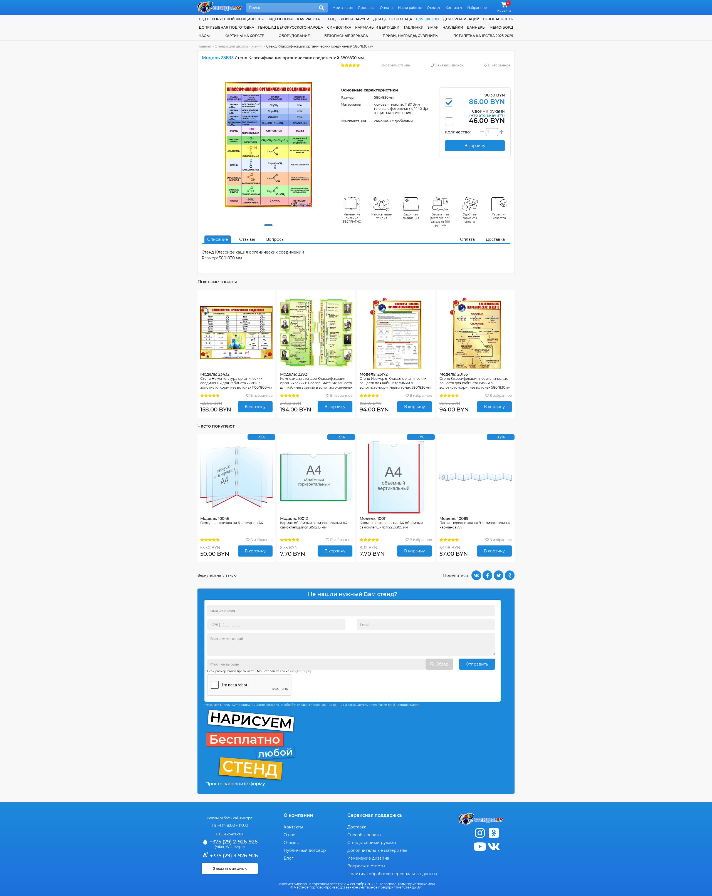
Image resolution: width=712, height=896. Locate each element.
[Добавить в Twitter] (498, 575)
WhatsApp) (235, 847)
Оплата (386, 8)
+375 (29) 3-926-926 (233, 856)
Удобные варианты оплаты (470, 218)
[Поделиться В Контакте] (476, 575)
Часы (204, 36)
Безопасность (498, 19)
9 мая (433, 27)
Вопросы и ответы (366, 865)
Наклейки (452, 27)
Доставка (366, 8)
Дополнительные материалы (377, 850)
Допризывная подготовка (226, 27)
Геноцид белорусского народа (290, 27)
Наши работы (410, 8)
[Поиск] (321, 8)
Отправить (477, 664)
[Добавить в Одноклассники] (510, 575)
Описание (217, 239)
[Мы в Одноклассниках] (494, 833)
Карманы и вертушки (377, 27)
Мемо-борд (501, 27)
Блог (288, 858)
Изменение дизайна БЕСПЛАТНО (352, 218)
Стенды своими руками (371, 842)
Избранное (477, 8)
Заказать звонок (449, 65)
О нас (289, 834)
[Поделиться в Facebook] (487, 575)
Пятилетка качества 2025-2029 (483, 36)
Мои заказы (342, 8)
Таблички (414, 27)
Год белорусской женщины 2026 (232, 19)
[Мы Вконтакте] (494, 846)
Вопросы (275, 239)
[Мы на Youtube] (480, 846)
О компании (298, 815)
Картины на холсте (244, 36)
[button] (268, 225)
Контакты (454, 8)
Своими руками (487, 113)
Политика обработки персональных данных (392, 873)
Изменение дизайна (368, 858)
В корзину (255, 406)
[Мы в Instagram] (480, 833)
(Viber (219, 847)
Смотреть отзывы (395, 65)
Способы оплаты (364, 834)
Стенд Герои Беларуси (346, 19)
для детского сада (392, 19)
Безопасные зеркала (346, 36)
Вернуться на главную (216, 575)
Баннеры (476, 27)
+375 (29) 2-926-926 (233, 842)
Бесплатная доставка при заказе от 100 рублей (440, 220)
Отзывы (433, 8)
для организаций (461, 19)
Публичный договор (305, 850)
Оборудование (294, 36)
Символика (339, 27)
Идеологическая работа (294, 19)
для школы (427, 19)
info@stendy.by (301, 671)
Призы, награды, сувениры (411, 36)
